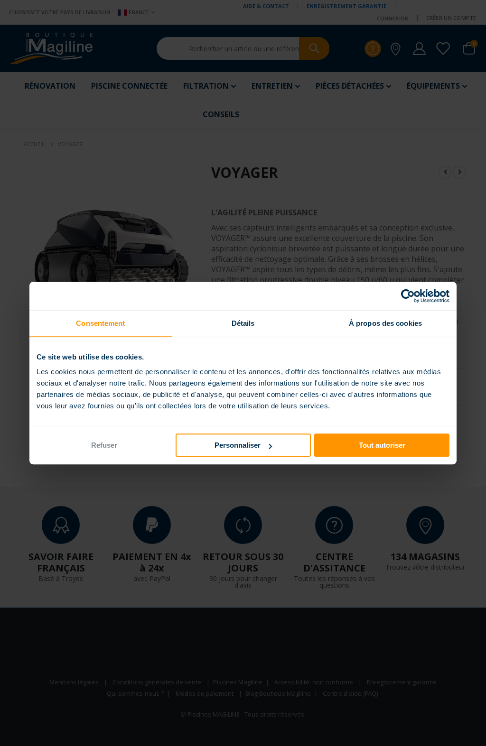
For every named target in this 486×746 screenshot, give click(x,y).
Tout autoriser (382, 445)
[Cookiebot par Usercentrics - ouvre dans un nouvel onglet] (407, 296)
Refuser (104, 445)
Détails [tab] (243, 323)
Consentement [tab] (100, 323)
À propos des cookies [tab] (385, 323)
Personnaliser (238, 445)
